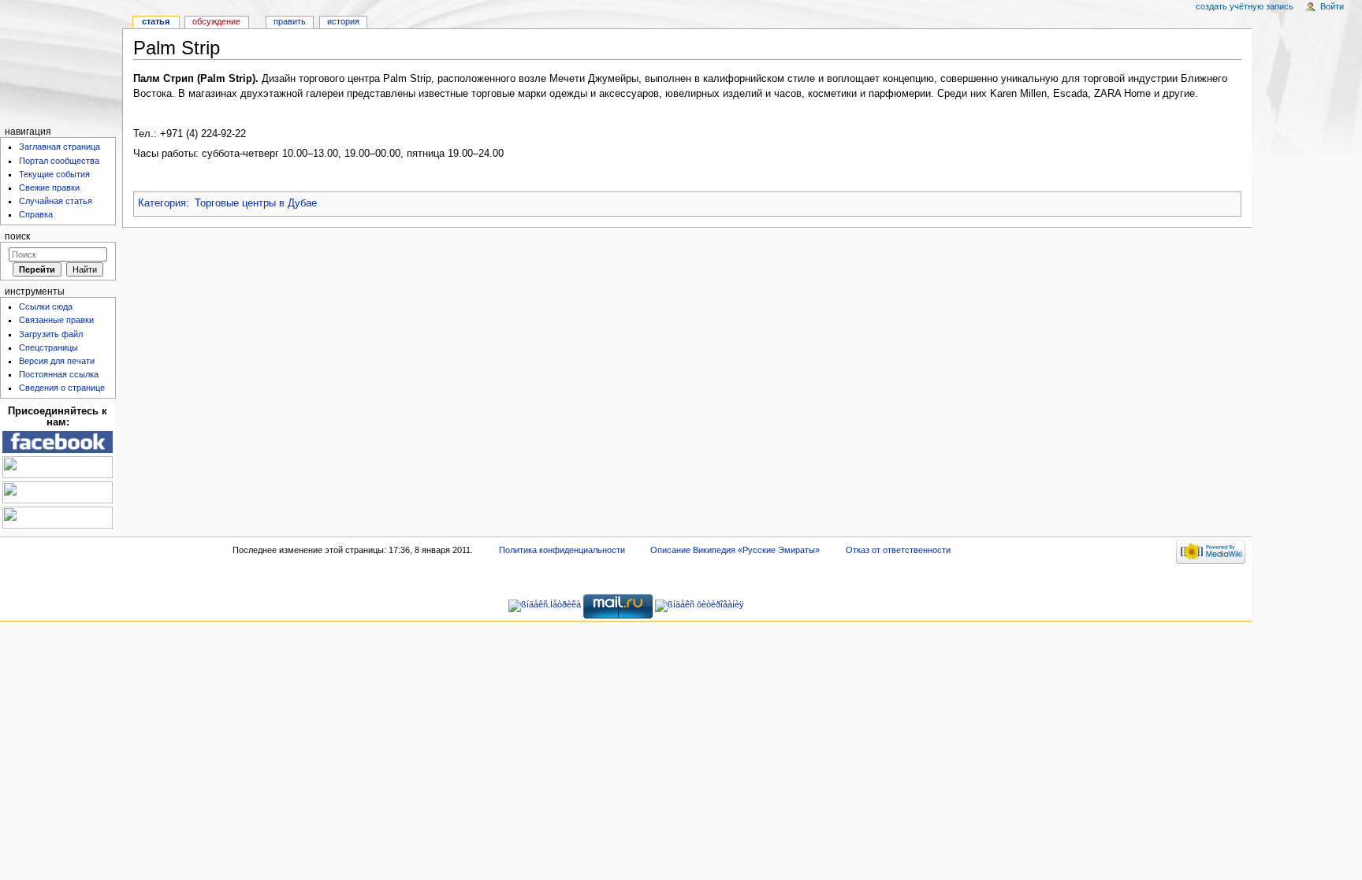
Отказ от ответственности (898, 550)
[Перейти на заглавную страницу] (61, 61)
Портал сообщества (59, 160)
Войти (1332, 6)
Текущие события (54, 174)
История (343, 21)
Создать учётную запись (1244, 6)
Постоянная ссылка (59, 374)
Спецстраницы (48, 347)
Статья (155, 21)
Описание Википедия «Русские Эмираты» (735, 550)
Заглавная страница (59, 146)
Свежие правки (49, 187)
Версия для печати (57, 361)
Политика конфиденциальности (562, 550)
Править (290, 21)
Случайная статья (55, 201)
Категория (162, 203)
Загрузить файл (51, 334)
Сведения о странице (62, 387)
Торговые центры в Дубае (256, 203)
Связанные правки (56, 320)
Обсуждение (216, 21)
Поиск (17, 236)
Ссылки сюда (46, 306)
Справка (36, 214)
